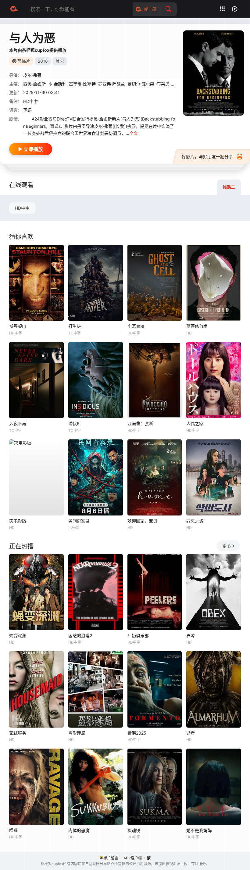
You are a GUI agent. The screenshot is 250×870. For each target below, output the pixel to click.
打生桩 (74, 326)
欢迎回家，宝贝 (142, 520)
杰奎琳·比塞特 (82, 83)
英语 (27, 110)
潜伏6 (74, 423)
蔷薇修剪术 (197, 326)
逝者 (190, 732)
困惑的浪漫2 (80, 635)
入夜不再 (17, 423)
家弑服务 (17, 732)
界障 (190, 635)
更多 (227, 545)
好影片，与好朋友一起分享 (207, 156)
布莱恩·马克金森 (172, 83)
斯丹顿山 (17, 326)
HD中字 (22, 208)
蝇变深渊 (17, 635)
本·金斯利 (57, 83)
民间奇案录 (79, 520)
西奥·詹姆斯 (34, 83)
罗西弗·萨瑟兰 (111, 83)
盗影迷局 (76, 732)
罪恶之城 (194, 520)
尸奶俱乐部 (138, 635)
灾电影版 (17, 520)
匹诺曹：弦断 (140, 423)
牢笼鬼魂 (136, 326)
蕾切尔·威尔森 (140, 83)
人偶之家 (194, 423)
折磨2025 (136, 732)
